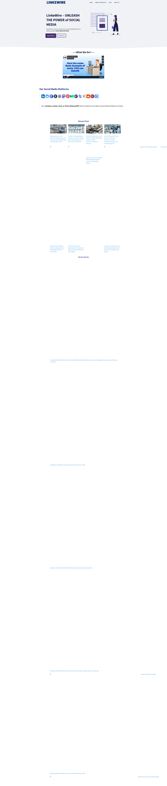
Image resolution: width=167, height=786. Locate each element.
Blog (110, 2)
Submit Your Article (100, 2)
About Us (116, 2)
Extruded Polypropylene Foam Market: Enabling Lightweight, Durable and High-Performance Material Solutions (94, 139)
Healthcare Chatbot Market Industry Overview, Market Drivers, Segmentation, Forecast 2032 (74, 671)
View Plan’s (50, 35)
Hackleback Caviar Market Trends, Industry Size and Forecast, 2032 (67, 465)
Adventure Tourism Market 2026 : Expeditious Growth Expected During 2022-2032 (71, 568)
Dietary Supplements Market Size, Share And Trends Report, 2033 (67, 773)
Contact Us (61, 35)
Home (91, 2)
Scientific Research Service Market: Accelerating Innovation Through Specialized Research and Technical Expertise (111, 139)
